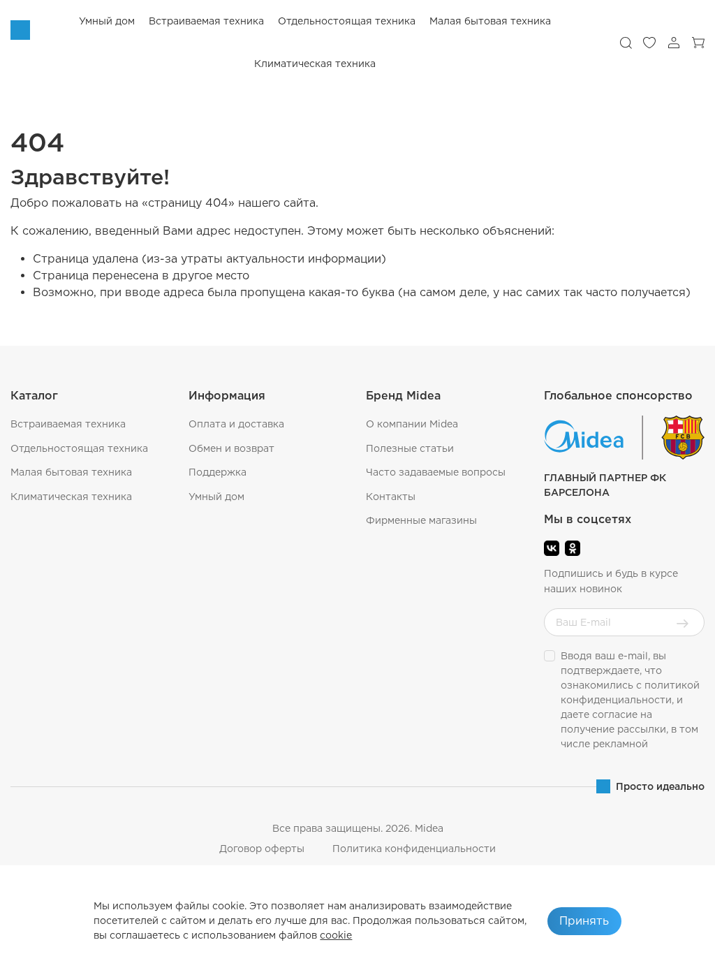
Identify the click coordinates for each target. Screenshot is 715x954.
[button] (625, 42)
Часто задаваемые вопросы (436, 472)
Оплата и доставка (236, 424)
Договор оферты (261, 848)
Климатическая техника (71, 496)
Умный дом (107, 21)
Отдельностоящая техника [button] (346, 21)
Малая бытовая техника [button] (490, 21)
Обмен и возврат (231, 448)
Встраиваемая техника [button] (206, 21)
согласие (614, 714)
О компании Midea (412, 424)
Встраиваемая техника (68, 424)
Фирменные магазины (421, 520)
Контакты (390, 496)
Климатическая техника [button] (315, 63)
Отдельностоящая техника (79, 448)
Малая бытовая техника (71, 472)
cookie (336, 935)
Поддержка (217, 472)
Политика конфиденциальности (414, 848)
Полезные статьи (410, 448)
